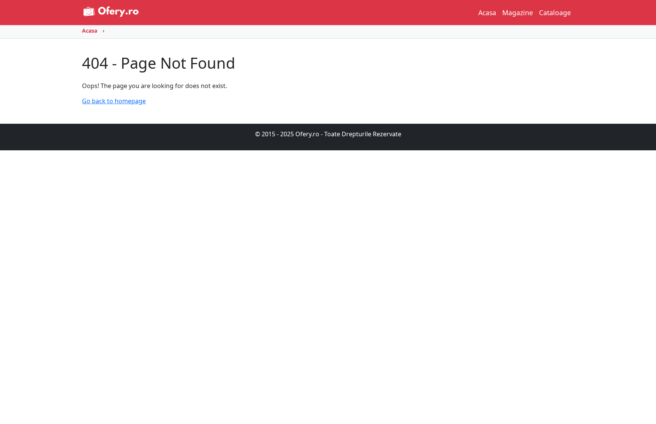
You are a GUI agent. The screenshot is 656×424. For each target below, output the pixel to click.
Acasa (487, 12)
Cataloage (555, 12)
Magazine (517, 12)
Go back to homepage (114, 101)
